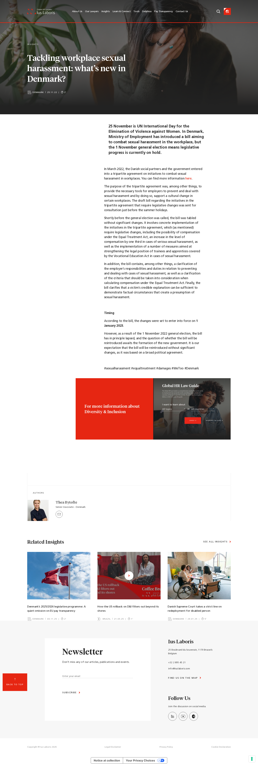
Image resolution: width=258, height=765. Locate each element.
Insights (105, 11)
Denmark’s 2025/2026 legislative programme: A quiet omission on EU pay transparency (56, 608)
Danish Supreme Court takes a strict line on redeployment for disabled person (194, 608)
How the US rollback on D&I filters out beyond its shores (128, 608)
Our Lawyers (92, 11)
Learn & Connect (122, 11)
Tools (136, 11)
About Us (77, 11)
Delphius (146, 11)
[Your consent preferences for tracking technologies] (252, 759)
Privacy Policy (166, 747)
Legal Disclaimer (113, 747)
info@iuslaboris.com (179, 668)
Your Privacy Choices (140, 760)
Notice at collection (107, 760)
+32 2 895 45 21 (177, 662)
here (188, 178)
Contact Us (182, 11)
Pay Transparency (163, 11)
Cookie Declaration (221, 747)
